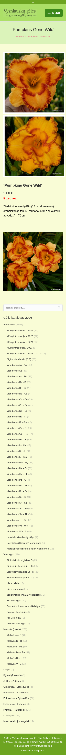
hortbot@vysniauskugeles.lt (38, 746)
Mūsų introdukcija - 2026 (20, 330)
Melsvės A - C (14, 635)
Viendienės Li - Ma (17, 456)
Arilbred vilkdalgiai (16, 623)
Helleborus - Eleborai (14, 704)
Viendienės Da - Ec (17, 411)
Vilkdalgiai (8, 554)
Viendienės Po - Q (16, 479)
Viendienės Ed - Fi (16, 416)
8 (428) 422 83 (38, 742)
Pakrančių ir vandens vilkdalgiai (23, 606)
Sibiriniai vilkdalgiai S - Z (20, 577)
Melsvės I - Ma (15, 646)
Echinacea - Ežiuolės (14, 692)
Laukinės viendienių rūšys (20, 537)
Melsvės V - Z (14, 663)
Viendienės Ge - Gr (17, 428)
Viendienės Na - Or (17, 468)
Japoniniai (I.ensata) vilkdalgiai (23, 594)
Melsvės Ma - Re (16, 652)
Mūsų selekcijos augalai (16, 721)
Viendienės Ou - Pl (17, 474)
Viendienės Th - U (16, 520)
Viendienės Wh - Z (17, 531)
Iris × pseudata (15, 589)
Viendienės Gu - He (17, 433)
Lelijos (6, 669)
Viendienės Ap (14, 370)
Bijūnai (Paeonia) (12, 675)
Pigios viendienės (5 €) (19, 359)
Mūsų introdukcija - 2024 (20, 342)
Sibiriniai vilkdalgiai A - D (19, 560)
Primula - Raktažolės (14, 709)
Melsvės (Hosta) (12, 629)
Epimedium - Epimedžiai (16, 698)
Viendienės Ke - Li (16, 451)
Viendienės (9, 324)
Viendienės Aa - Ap (17, 365)
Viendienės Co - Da (17, 405)
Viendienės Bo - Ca (17, 393)
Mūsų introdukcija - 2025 (20, 336)
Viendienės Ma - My (17, 462)
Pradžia (20, 36)
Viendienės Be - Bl (16, 382)
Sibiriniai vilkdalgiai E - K (20, 566)
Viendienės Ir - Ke (16, 445)
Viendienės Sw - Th (17, 514)
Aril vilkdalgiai (14, 617)
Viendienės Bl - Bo (16, 388)
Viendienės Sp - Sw (17, 508)
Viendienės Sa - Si (16, 497)
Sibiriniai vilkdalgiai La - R (20, 571)
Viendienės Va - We (17, 525)
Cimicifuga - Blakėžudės (16, 686)
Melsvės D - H (14, 640)
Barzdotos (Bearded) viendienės (24, 543)
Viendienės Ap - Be (17, 376)
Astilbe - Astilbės (12, 681)
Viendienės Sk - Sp (17, 502)
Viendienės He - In (17, 439)
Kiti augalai (9, 715)
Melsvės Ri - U (14, 658)
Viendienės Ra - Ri (17, 485)
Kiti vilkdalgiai (14, 600)
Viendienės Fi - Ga (17, 422)
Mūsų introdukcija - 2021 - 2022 (24, 353)
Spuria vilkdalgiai (16, 612)
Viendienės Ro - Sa (17, 491)
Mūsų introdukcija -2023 (19, 347)
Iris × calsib (13, 583)
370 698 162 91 (54, 742)
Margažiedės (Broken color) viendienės (28, 548)
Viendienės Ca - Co (17, 399)
